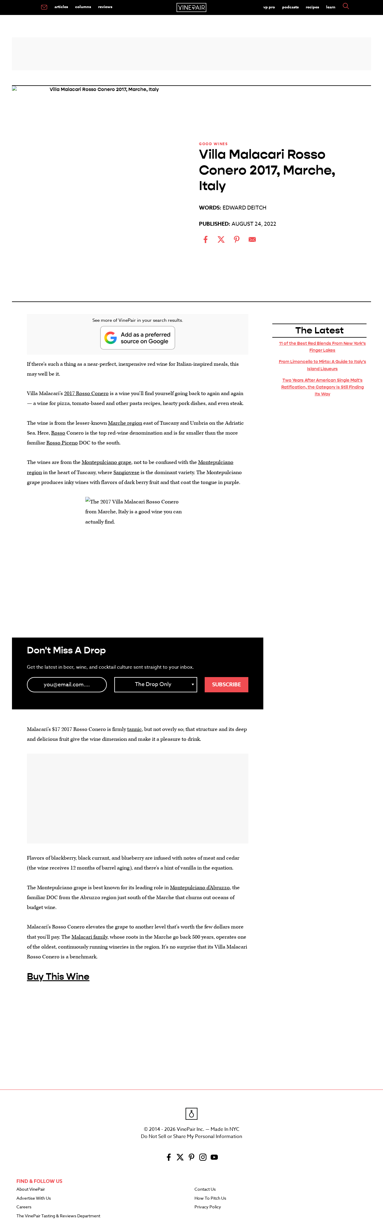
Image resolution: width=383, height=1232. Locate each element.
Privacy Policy (207, 1207)
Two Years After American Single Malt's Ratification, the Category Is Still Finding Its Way (322, 387)
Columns (83, 6)
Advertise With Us (33, 1198)
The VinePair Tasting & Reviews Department (58, 1216)
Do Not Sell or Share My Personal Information (191, 1136)
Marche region (125, 423)
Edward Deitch (244, 208)
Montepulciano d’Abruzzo (200, 887)
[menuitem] (44, 7)
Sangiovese (126, 472)
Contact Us (205, 1189)
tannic (134, 729)
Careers (23, 1207)
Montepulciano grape (106, 462)
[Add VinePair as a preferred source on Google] (137, 338)
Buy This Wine (58, 976)
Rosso (58, 433)
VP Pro (269, 7)
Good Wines (213, 143)
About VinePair (30, 1189)
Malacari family (89, 937)
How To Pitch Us (210, 1198)
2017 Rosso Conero (86, 393)
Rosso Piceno (62, 442)
